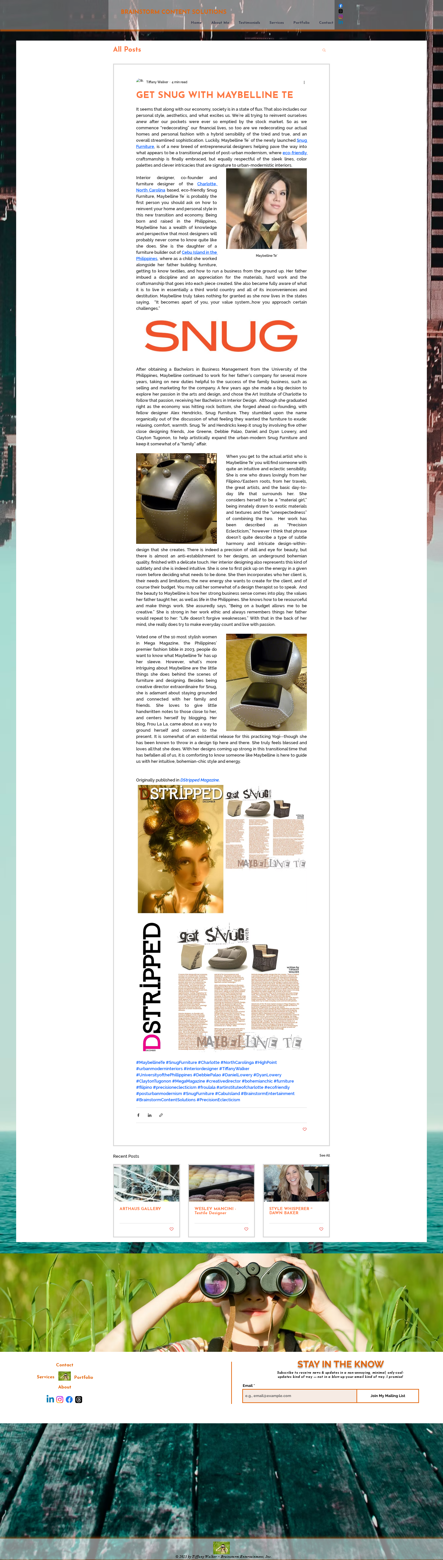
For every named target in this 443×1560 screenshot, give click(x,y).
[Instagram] (340, 16)
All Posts (127, 49)
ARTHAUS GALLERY (140, 1209)
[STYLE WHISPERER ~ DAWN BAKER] (296, 1183)
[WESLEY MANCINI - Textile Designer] (221, 1183)
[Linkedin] (340, 22)
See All (325, 1155)
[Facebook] (340, 5)
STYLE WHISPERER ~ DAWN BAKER (290, 1211)
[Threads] (340, 11)
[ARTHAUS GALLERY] (146, 1183)
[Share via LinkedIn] (149, 1115)
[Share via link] (161, 1115)
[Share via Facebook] (138, 1115)
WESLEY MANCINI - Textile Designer (215, 1211)
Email (248, 1386)
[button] (303, 23)
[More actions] (304, 82)
